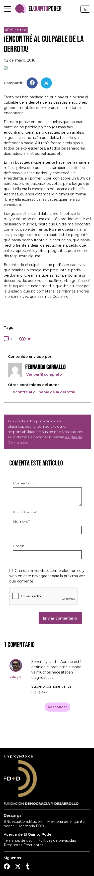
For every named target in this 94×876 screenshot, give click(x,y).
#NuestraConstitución (23, 821)
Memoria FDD (31, 826)
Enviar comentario (60, 618)
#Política (16, 29)
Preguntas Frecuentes (23, 845)
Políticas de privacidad (57, 840)
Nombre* (21, 521)
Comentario (23, 483)
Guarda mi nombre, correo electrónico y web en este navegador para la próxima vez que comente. (47, 575)
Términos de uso (18, 840)
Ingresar (85, 9)
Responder (57, 707)
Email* (18, 546)
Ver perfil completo (43, 374)
